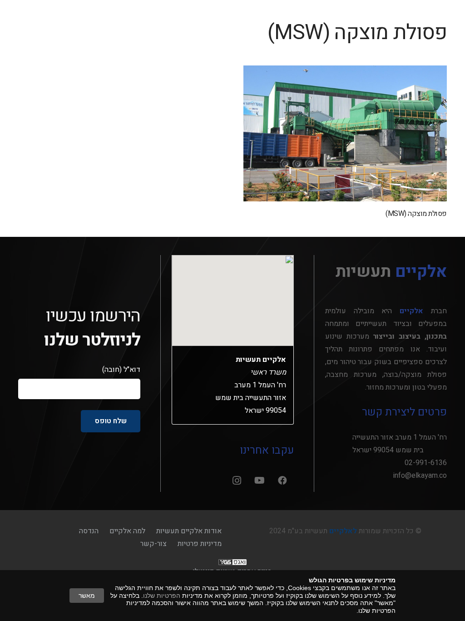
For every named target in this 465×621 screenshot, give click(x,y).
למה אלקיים (127, 531)
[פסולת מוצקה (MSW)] (345, 133)
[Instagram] (237, 480)
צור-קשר (153, 543)
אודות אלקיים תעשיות (189, 531)
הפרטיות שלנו (161, 595)
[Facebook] (282, 480)
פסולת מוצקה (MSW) (416, 213)
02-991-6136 (426, 462)
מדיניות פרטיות (200, 543)
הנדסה (89, 531)
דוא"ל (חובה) (121, 369)
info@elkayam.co (420, 475)
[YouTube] (259, 480)
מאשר (87, 595)
